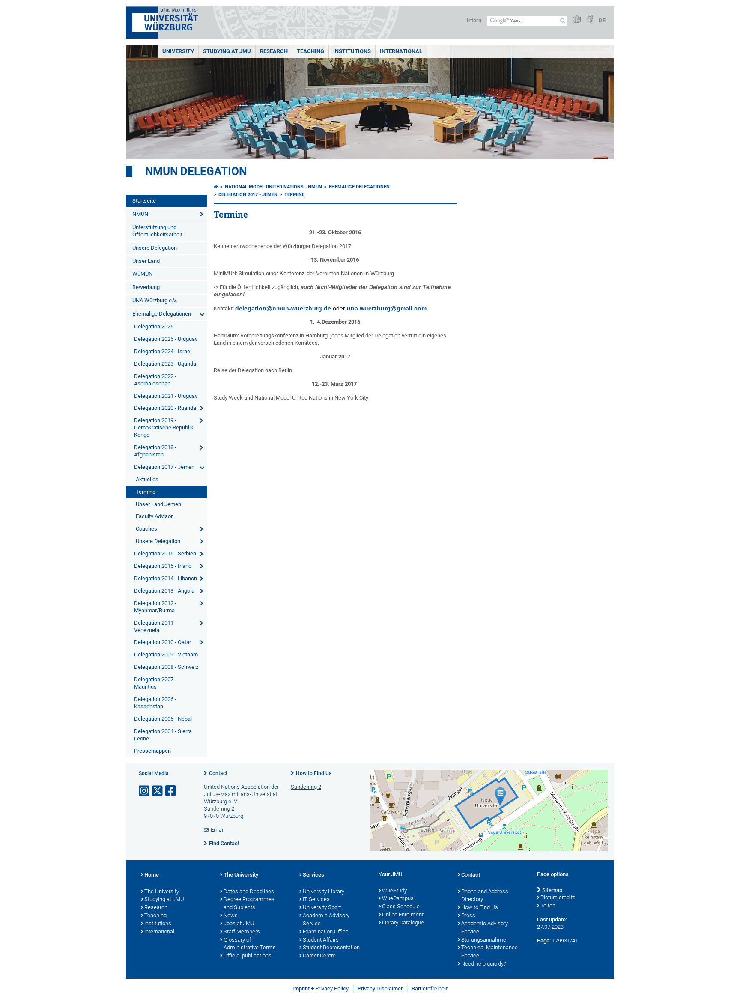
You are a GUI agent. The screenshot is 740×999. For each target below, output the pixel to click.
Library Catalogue (403, 922)
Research (155, 907)
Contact (218, 773)
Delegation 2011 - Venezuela (155, 626)
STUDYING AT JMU (227, 51)
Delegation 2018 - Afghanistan (155, 451)
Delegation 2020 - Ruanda (165, 408)
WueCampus (398, 898)
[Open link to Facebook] (171, 791)
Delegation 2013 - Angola (164, 590)
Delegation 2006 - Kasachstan (155, 703)
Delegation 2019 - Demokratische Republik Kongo (164, 427)
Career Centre (319, 955)
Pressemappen (152, 751)
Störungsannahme (483, 939)
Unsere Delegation (154, 248)
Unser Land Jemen (158, 504)
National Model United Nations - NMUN (273, 187)
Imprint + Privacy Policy (320, 988)
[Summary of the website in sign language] (589, 19)
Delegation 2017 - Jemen (164, 467)
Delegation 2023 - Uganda (165, 364)
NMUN (140, 214)
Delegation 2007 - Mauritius (155, 683)
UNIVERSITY (178, 51)
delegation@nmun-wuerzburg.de (283, 308)
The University (161, 891)
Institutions (157, 923)
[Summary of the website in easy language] (577, 19)
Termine (145, 492)
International (401, 51)
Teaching (310, 51)
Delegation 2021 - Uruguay (165, 396)
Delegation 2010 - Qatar (162, 642)
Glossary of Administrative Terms (250, 943)
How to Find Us (313, 773)
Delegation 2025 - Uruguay (165, 339)
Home (151, 874)
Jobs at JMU (239, 923)
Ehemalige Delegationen (161, 313)
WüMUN (142, 274)
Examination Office (326, 931)
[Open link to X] (158, 791)
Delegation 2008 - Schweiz (166, 667)
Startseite (144, 200)
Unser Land (146, 261)
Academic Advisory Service (326, 919)
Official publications (248, 955)
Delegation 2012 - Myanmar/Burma (155, 607)
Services (313, 874)
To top (547, 905)
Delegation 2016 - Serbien (165, 553)
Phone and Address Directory (484, 895)
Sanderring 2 (306, 787)
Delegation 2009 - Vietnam (166, 654)
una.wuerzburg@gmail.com (387, 308)
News (231, 915)
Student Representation (331, 947)
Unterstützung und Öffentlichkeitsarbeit (157, 231)
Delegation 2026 (153, 326)
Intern (474, 20)
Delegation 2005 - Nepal (163, 719)
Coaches (146, 528)
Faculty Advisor (154, 516)
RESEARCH (274, 51)
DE (602, 20)
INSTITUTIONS (352, 51)
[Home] (216, 187)
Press (468, 915)
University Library (323, 891)
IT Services (316, 899)
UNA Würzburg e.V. (154, 300)
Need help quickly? (483, 963)
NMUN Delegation (196, 171)
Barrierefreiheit (430, 988)
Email (217, 829)
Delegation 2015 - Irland (162, 566)
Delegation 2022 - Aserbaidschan (155, 380)
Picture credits (558, 897)
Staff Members (242, 931)
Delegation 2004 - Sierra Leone (163, 735)
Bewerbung (146, 287)
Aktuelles (147, 479)
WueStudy (394, 890)
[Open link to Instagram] (145, 791)
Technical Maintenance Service (489, 951)
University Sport (322, 907)
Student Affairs (321, 939)
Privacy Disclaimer (380, 988)
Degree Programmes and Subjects (249, 903)
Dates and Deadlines (249, 891)
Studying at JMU (164, 899)
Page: (544, 940)
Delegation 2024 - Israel (162, 351)
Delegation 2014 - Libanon (165, 578)
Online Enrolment (403, 914)
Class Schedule (401, 906)
